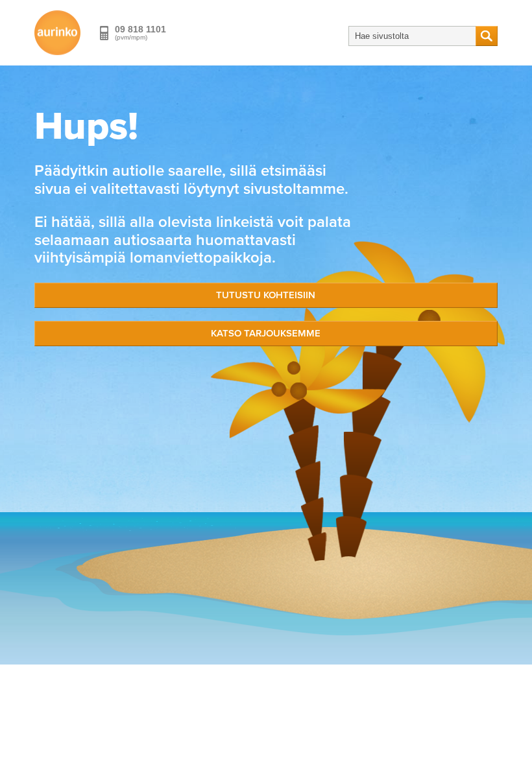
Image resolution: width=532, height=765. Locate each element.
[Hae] (487, 36)
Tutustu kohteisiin (265, 295)
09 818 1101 (140, 29)
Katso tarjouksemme (265, 333)
